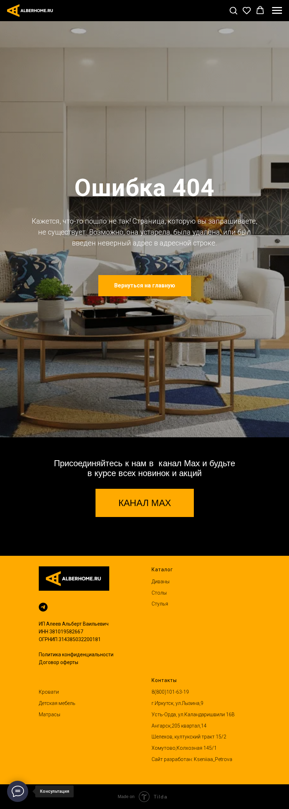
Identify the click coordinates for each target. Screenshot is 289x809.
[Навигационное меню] (277, 10)
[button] (233, 10)
